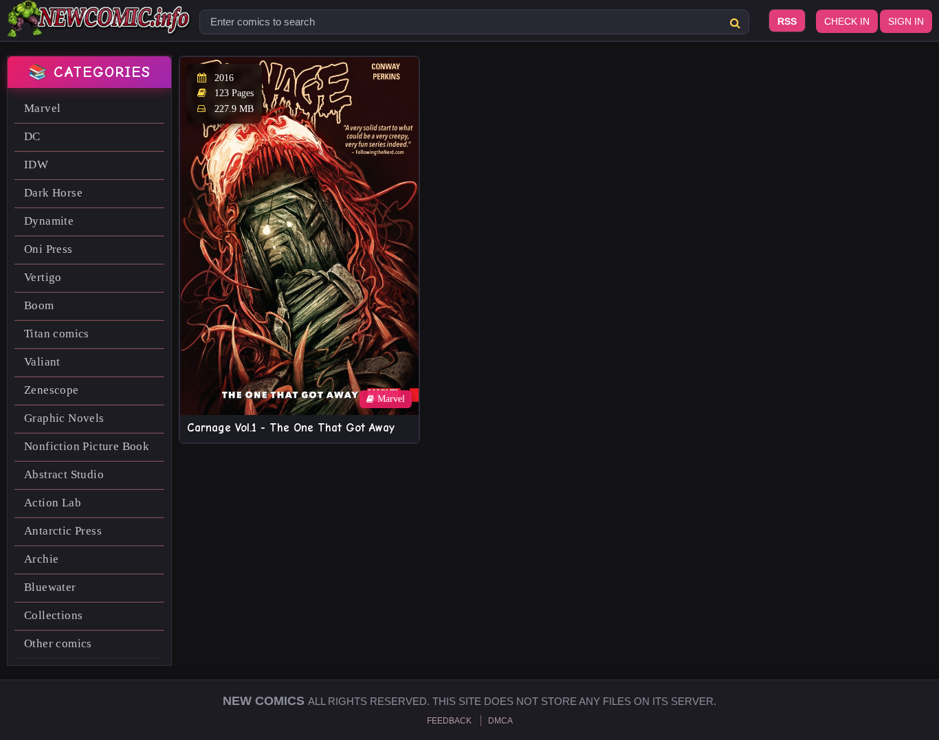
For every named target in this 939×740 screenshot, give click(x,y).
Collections (53, 615)
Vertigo (43, 277)
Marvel (42, 108)
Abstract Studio (64, 474)
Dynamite (49, 220)
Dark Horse (53, 192)
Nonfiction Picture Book (86, 446)
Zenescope (51, 389)
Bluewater (50, 587)
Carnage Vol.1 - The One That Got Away (291, 427)
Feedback (449, 721)
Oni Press (48, 249)
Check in (847, 21)
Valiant (42, 361)
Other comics (58, 643)
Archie (41, 558)
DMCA (500, 721)
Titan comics (56, 333)
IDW (36, 164)
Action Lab (52, 502)
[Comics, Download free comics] (99, 27)
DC (32, 136)
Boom (39, 305)
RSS (787, 21)
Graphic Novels (64, 418)
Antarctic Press (63, 530)
